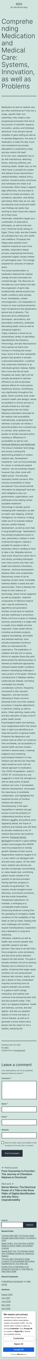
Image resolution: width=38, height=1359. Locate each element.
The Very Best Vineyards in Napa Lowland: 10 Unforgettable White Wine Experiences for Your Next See (18, 1261)
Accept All (19, 1349)
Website (5, 1130)
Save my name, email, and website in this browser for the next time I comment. (20, 1144)
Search (5, 1220)
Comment (7, 1078)
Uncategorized (19, 1050)
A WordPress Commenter (12, 1281)
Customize (18, 1338)
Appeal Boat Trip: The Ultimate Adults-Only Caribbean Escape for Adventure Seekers (18, 1253)
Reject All (18, 1344)
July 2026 (6, 1298)
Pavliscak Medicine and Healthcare (18, 444)
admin (6, 1048)
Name (5, 1104)
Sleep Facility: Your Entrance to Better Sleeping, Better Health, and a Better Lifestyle (18, 1245)
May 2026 (6, 1305)
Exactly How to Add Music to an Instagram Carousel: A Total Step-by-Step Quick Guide (18, 1269)
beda (19, 3)
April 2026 (6, 1308)
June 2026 (6, 1301)
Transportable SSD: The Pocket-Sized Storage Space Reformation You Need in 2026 (19, 1238)
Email (4, 1117)
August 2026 (7, 1294)
